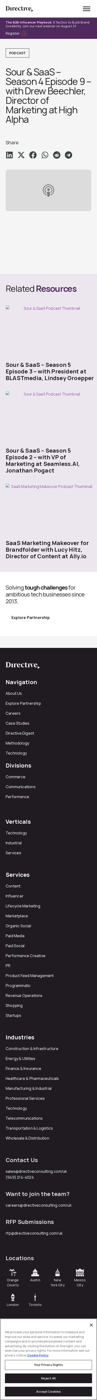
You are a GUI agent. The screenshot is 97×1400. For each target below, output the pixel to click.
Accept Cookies (48, 1391)
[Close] (91, 1325)
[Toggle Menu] (86, 8)
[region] (48, 1359)
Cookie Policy (37, 1355)
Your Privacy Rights (48, 1365)
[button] (9, 155)
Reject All (48, 1378)
